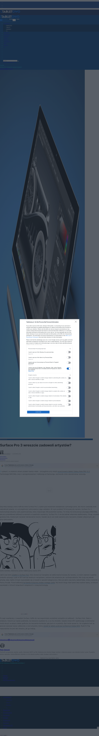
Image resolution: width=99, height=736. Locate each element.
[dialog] (49, 368)
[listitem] (49, 348)
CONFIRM (38, 412)
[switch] (69, 352)
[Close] (76, 322)
